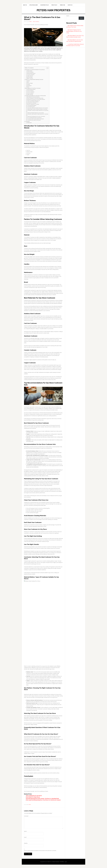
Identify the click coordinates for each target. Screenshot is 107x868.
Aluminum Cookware (30, 74)
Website (25, 843)
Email (25, 837)
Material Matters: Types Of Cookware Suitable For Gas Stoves (37, 109)
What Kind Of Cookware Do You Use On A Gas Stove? (36, 116)
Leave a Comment (36, 21)
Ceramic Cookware (30, 93)
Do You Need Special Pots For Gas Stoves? (35, 117)
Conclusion (27, 121)
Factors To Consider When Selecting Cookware (34, 79)
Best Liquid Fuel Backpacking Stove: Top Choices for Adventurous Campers (43, 800)
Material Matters (29, 70)
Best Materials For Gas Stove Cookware (32, 88)
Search (67, 15)
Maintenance (29, 85)
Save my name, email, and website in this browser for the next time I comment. (40, 850)
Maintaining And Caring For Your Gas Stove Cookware (36, 99)
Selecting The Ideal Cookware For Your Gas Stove (36, 112)
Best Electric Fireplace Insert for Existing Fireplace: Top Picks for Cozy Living (74, 31)
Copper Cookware (30, 75)
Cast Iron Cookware (30, 72)
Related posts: (29, 122)
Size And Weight (30, 83)
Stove (30, 804)
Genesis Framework (55, 861)
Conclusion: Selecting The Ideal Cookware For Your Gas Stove (38, 107)
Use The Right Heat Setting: (31, 105)
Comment (26, 816)
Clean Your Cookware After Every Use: (33, 100)
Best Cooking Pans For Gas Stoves (34, 795)
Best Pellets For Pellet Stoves (33, 797)
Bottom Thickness (30, 78)
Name (25, 831)
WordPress (62, 861)
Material (28, 80)
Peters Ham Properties (53, 10)
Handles (28, 84)
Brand (28, 86)
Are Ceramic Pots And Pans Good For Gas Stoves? (36, 118)
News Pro (49, 861)
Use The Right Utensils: (31, 106)
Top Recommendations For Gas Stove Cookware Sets (35, 95)
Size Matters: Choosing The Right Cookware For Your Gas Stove (38, 110)
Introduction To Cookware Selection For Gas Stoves (35, 69)
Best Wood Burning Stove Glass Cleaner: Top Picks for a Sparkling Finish (42, 798)
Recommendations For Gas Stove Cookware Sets (35, 98)
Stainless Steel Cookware (31, 73)
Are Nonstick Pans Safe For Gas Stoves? (34, 120)
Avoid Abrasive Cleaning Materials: (33, 101)
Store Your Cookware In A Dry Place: (33, 104)
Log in (66, 861)
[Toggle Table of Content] (47, 68)
